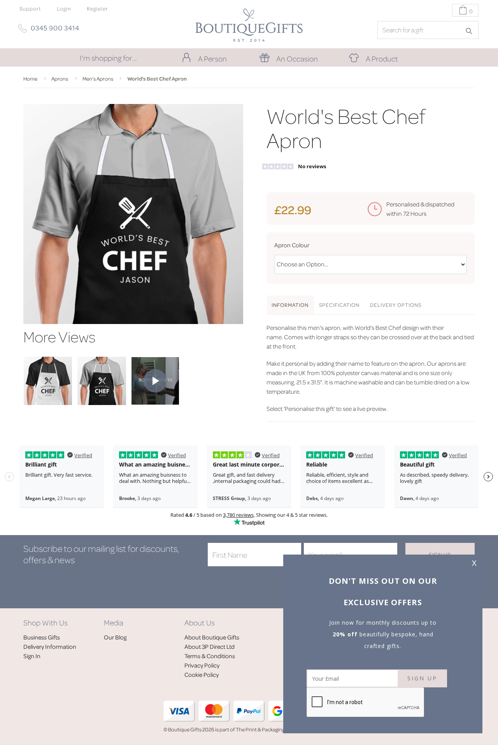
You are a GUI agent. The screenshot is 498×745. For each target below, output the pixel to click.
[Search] (471, 30)
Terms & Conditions (209, 656)
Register (97, 8)
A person (212, 58)
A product (382, 58)
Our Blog (115, 637)
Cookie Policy (201, 674)
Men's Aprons (97, 78)
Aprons (59, 78)
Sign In (31, 656)
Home (30, 78)
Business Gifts (41, 637)
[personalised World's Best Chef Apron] (47, 402)
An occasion (297, 58)
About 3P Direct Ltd (209, 646)
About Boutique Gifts (211, 637)
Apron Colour (291, 245)
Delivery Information (49, 646)
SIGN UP (422, 678)
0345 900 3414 (55, 27)
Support (30, 8)
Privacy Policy (201, 665)
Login (64, 8)
